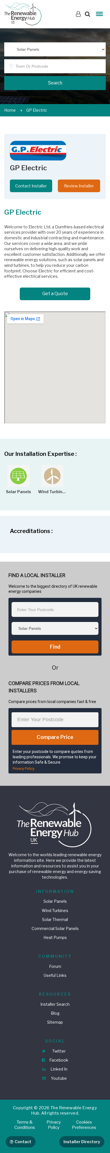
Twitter (58, 1051)
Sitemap (55, 1022)
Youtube (58, 1078)
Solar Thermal (55, 919)
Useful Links (55, 975)
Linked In (58, 1069)
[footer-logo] (55, 823)
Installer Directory (81, 1141)
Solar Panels (55, 901)
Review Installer (79, 185)
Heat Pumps (55, 937)
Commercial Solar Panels (55, 928)
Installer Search (55, 1004)
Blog (55, 1013)
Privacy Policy (23, 768)
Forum (55, 966)
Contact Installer (31, 185)
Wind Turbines (55, 910)
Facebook (58, 1060)
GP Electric (36, 110)
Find (55, 647)
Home (10, 110)
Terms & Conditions (24, 1125)
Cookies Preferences (84, 1125)
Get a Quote (55, 293)
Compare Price (55, 737)
